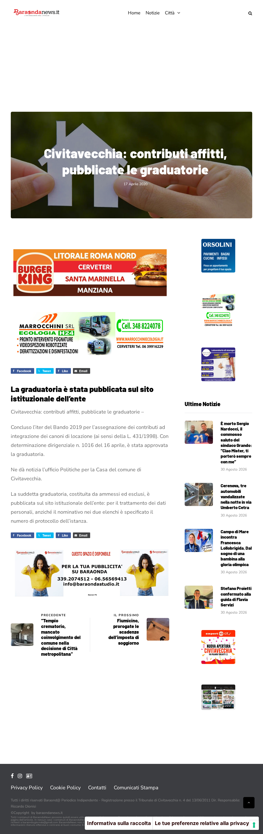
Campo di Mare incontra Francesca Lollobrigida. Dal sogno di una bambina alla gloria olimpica (236, 548)
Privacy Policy (27, 787)
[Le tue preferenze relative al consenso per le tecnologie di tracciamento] (254, 825)
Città (170, 13)
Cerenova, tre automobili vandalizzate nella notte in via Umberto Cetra (236, 496)
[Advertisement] (131, 64)
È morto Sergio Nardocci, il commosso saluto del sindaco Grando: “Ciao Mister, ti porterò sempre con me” (236, 442)
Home (134, 13)
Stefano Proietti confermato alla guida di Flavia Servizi (236, 596)
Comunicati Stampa (136, 787)
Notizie (153, 13)
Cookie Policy (65, 787)
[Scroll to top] (249, 802)
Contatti (97, 787)
